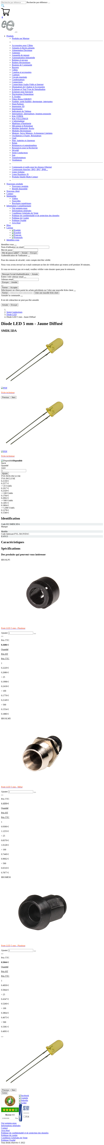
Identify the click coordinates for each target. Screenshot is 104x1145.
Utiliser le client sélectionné (21, 293)
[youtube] (23, 1098)
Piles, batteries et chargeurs (23, 140)
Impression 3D (18, 106)
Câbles (15, 70)
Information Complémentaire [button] (18, 206)
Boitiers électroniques (21, 62)
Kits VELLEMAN (20, 118)
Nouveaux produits (20, 186)
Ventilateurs (17, 160)
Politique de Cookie (20, 218)
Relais (14, 143)
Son (13, 155)
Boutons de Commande (22, 65)
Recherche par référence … (38, 2)
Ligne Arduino (18, 172)
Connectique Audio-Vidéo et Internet (27, 84)
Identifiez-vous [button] (12, 240)
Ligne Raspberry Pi (20, 174)
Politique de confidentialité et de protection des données (35, 215)
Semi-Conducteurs (20, 153)
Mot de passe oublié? (10, 253)
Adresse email (7, 279)
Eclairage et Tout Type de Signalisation (28, 89)
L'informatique (18, 121)
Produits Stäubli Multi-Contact (25, 177)
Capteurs (16, 75)
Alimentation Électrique (22, 50)
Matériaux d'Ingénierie (21, 123)
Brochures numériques (21, 203)
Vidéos (15, 198)
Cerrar (4, 1093)
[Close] (15, 245)
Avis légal (16, 223)
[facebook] (24, 1095)
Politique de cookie (9, 1135)
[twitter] (23, 1103)
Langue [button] (9, 228)
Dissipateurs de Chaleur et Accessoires (28, 87)
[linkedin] (23, 1100)
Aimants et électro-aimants (23, 48)
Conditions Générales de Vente (25, 213)
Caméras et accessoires (21, 72)
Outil (14, 138)
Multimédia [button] (11, 196)
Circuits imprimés (19, 77)
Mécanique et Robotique (22, 126)
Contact (9, 193)
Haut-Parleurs (18, 104)
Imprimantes (17, 109)
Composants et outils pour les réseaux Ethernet (32, 167)
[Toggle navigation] (16, 32)
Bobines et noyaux (20, 60)
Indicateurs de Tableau (21, 111)
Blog (8, 225)
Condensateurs (18, 79)
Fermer (5, 288)
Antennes (16, 53)
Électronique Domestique (23, 94)
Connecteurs (17, 82)
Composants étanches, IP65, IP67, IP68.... (30, 169)
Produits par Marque (20, 38)
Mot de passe (6, 250)
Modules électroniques (21, 131)
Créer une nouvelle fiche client (46, 293)
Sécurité (15, 150)
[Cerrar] (2, 1036)
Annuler (25, 253)
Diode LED (11, 314)
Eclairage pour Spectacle (22, 92)
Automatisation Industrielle (23, 57)
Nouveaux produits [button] (14, 184)
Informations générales (21, 210)
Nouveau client (13, 191)
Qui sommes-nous (19, 208)
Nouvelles (16, 201)
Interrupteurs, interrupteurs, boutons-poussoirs (31, 114)
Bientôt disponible (19, 189)
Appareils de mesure (20, 55)
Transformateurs (19, 157)
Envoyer (33, 253)
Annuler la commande (10, 295)
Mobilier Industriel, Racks (23, 128)
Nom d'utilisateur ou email (12, 247)
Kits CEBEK (17, 116)
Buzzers (15, 67)
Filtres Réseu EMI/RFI (21, 99)
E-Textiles (16, 96)
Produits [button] (10, 36)
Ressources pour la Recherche (25, 148)
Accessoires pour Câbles (22, 45)
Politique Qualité (19, 220)
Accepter (13, 288)
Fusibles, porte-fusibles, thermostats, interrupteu (32, 101)
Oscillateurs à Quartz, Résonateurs (26, 135)
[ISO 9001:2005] (24, 1121)
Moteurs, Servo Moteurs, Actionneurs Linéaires (32, 133)
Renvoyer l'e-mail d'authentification (15, 274)
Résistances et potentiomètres (24, 145)
